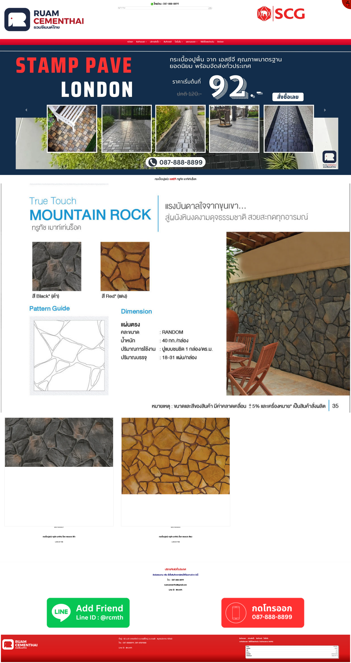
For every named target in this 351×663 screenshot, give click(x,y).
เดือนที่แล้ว (248, 648)
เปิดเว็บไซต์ (248, 654)
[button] (26, 110)
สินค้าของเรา (141, 42)
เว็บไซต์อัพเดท (249, 656)
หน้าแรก (130, 42)
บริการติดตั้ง (154, 42)
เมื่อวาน (247, 652)
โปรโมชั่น (178, 42)
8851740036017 (59, 527)
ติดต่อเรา (220, 42)
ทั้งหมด (247, 646)
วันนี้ (247, 650)
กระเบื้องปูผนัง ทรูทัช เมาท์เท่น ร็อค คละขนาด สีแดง (175, 537)
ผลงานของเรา (191, 42)
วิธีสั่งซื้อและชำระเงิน (207, 42)
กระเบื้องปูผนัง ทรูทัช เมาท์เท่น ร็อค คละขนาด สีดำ (59, 537)
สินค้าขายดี (168, 42)
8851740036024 (175, 527)
